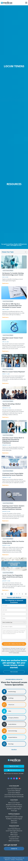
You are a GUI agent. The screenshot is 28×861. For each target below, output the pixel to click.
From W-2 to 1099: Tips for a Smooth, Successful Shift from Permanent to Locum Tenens (12, 305)
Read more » (5, 283)
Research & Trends (14, 825)
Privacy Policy (19, 859)
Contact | (13, 859)
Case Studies (14, 822)
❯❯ (26, 594)
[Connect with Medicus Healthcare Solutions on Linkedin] (11, 778)
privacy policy (16, 652)
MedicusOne (14, 820)
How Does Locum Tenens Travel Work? (12, 338)
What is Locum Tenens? (14, 802)
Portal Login (14, 810)
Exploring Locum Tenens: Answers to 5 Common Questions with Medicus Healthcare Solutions (13, 507)
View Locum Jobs (14, 671)
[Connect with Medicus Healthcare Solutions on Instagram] (14, 778)
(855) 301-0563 (14, 766)
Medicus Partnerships (14, 840)
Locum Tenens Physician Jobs (14, 788)
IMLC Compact (14, 832)
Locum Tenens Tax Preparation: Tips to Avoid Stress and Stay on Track (12, 577)
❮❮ (2, 594)
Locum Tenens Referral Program (14, 806)
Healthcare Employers (14, 814)
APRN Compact (14, 834)
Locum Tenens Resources (14, 829)
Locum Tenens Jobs (14, 785)
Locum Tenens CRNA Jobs (14, 790)
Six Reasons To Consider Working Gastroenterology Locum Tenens (13, 274)
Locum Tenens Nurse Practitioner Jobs (14, 794)
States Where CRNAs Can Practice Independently (13, 542)
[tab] (14, 601)
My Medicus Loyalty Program (14, 808)
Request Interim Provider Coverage (14, 816)
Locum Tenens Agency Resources (14, 830)
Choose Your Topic (8, 252)
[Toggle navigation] (26, 3)
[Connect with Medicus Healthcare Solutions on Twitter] (17, 778)
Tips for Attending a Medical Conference (11, 405)
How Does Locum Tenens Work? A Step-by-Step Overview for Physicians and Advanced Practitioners (13, 440)
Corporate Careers (14, 838)
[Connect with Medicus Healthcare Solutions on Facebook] (9, 778)
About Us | (7, 859)
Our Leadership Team (14, 836)
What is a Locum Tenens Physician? (13, 372)
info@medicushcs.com (14, 770)
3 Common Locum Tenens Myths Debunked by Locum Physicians (12, 474)
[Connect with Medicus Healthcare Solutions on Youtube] (19, 778)
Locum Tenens (14, 799)
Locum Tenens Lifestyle (8, 270)
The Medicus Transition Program (14, 818)
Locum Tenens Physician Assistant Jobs (14, 796)
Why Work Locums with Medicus (14, 804)
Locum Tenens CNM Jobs (14, 792)
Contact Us (14, 848)
